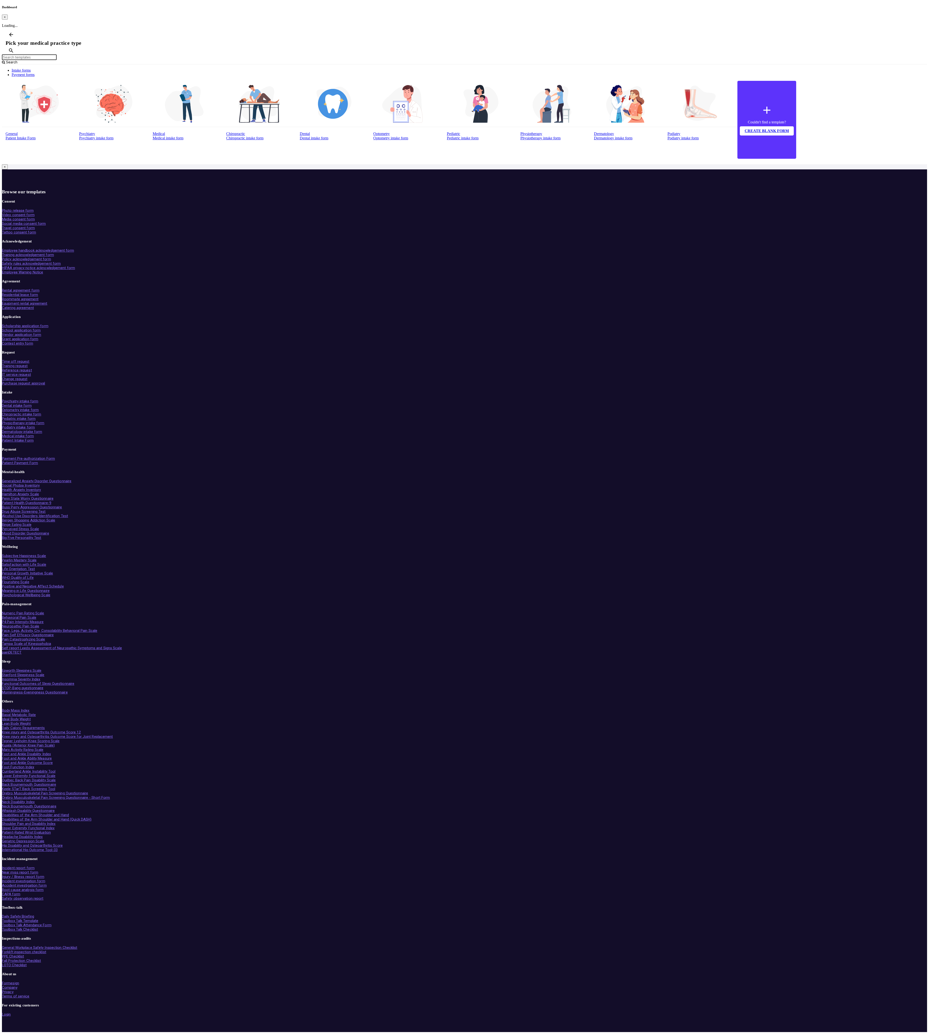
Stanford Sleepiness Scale (23, 675)
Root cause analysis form (23, 890)
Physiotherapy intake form (540, 138)
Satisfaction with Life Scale (24, 564)
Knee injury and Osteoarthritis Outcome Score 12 (41, 732)
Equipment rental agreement (24, 303)
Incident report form (18, 868)
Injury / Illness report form (23, 877)
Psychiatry (87, 134)
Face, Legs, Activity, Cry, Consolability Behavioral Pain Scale (49, 630)
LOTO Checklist (14, 965)
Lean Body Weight (16, 723)
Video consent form (18, 215)
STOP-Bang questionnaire (22, 688)
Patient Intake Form (21, 138)
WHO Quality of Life (18, 577)
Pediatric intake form (463, 138)
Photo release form (18, 210)
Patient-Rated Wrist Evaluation (26, 832)
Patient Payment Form (20, 463)
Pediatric (453, 134)
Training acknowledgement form (28, 255)
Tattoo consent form (19, 232)
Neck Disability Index (18, 802)
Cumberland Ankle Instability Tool (28, 771)
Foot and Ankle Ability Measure (27, 758)
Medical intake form (168, 138)
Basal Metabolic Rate (19, 715)
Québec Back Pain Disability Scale (29, 780)
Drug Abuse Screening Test (24, 511)
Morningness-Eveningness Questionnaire (35, 692)
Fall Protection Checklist (21, 961)
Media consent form (18, 219)
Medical (159, 134)
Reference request (17, 370)
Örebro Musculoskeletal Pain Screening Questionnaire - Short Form (56, 797)
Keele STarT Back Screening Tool (28, 789)
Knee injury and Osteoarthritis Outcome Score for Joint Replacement (57, 736)
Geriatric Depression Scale (23, 841)
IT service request (16, 374)
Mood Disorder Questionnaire (25, 533)
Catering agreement (18, 308)
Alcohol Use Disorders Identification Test (35, 516)
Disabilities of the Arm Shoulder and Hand (35, 815)
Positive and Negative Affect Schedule (33, 586)
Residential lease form (20, 295)
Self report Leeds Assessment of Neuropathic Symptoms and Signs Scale (62, 648)
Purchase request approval (23, 383)
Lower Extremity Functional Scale (28, 776)
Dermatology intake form (613, 138)
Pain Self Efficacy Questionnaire (28, 635)
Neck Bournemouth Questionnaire (29, 806)
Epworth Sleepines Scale (21, 670)
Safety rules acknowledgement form (31, 263)
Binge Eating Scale (16, 524)
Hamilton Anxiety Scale (20, 494)
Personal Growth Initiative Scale (27, 573)
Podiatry (673, 134)
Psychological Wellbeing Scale (26, 595)
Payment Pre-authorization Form (28, 458)
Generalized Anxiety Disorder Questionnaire (36, 481)
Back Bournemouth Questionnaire (29, 784)
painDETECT (12, 652)
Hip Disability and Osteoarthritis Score (32, 845)
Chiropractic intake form (244, 138)
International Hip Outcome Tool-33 (30, 850)
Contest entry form (17, 343)
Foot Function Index (18, 767)
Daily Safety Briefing (18, 916)
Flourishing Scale (15, 582)
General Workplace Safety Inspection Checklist (39, 947)
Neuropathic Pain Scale (20, 626)
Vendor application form (21, 334)
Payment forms (23, 75)
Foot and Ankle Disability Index (26, 754)
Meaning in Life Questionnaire (26, 591)
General (12, 134)
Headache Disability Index (22, 837)
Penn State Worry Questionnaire (27, 498)
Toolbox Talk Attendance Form (27, 925)
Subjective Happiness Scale (24, 556)
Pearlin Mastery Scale (19, 560)
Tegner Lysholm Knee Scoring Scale (31, 741)
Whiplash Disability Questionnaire (28, 810)
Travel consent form (18, 228)
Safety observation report (23, 898)
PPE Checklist (13, 956)
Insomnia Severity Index (21, 679)
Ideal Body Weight (16, 719)
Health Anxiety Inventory (21, 490)
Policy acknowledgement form (26, 259)
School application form (21, 330)
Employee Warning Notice (22, 272)
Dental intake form (314, 138)
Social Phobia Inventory (21, 485)
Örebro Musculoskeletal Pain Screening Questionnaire (45, 793)
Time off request (16, 361)
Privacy (8, 992)
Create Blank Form (767, 131)
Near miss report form (20, 872)
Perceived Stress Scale (20, 529)
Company (9, 987)
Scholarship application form (25, 326)
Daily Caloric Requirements (23, 728)
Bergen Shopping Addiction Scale (28, 520)
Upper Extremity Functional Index (28, 828)
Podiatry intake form (683, 138)
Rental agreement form (20, 290)
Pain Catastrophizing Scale (23, 639)
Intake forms (21, 70)
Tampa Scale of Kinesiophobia (26, 644)
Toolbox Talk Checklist (20, 929)
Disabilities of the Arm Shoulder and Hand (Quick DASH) (46, 819)
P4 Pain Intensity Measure (23, 622)
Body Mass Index (16, 710)
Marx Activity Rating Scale (23, 749)
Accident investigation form (24, 885)
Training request (15, 366)
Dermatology (604, 134)
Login (6, 1014)
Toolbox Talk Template (20, 921)
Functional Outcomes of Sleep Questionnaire (38, 683)
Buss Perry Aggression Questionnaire (32, 507)
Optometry (381, 134)
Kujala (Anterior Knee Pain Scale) (28, 745)
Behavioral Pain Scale (19, 617)
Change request (14, 379)
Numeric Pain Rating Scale (23, 613)
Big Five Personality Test (21, 538)
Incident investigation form (23, 881)
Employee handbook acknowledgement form (38, 250)
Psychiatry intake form (96, 138)
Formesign (10, 983)
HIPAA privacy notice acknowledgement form (38, 268)
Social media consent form (24, 223)
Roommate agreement (20, 299)
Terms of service (16, 996)
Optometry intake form (390, 138)
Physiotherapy (531, 134)
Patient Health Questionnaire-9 (26, 503)
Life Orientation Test (18, 569)
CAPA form (11, 894)
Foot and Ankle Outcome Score (27, 763)
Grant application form (20, 339)
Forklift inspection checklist (24, 952)
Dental (305, 134)
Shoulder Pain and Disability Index (28, 824)
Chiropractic (235, 134)
